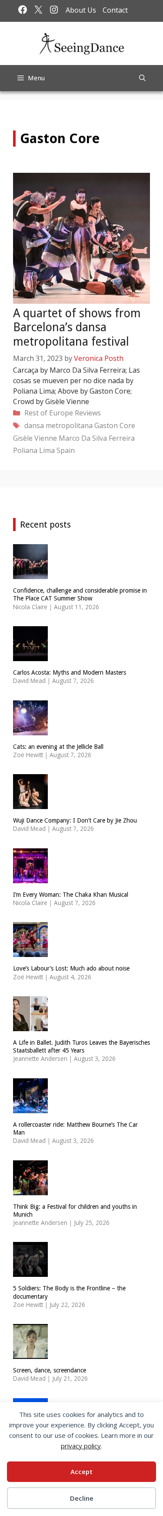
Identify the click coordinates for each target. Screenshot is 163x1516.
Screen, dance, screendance (49, 1370)
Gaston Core (114, 425)
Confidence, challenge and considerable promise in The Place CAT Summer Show (80, 594)
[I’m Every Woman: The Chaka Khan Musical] (30, 877)
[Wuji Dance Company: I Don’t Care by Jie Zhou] (30, 804)
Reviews (88, 413)
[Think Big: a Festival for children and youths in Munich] (30, 1189)
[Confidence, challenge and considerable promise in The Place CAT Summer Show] (30, 574)
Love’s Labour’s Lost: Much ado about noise (71, 968)
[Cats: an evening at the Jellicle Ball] (30, 729)
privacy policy (81, 1445)
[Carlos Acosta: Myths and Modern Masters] (30, 655)
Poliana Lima (34, 450)
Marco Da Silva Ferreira (97, 438)
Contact (115, 10)
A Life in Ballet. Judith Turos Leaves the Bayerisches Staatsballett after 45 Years (81, 1046)
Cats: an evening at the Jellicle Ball (58, 746)
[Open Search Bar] (142, 78)
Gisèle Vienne (35, 438)
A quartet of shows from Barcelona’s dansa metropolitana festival (77, 327)
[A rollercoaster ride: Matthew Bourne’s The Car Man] (30, 1107)
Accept (81, 1471)
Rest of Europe (48, 413)
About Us (81, 10)
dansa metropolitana (58, 425)
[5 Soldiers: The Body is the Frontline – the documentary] (30, 1271)
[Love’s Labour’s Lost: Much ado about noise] (30, 952)
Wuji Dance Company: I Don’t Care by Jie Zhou (75, 820)
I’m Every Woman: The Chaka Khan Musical (70, 894)
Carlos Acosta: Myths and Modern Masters (69, 672)
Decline (81, 1498)
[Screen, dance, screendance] (30, 1353)
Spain (66, 450)
